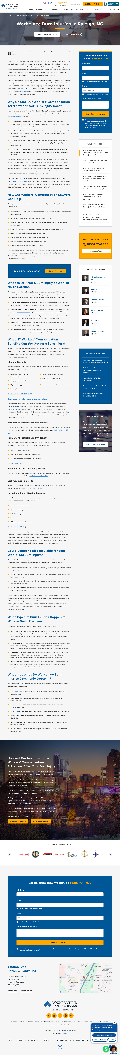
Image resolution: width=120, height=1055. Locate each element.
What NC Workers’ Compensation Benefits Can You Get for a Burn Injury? (95, 178)
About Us (22, 1040)
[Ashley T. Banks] (85, 309)
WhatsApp (106, 1049)
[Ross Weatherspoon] (85, 320)
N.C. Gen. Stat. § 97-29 (24, 418)
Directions (12, 991)
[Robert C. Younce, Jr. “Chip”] (85, 276)
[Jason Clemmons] (85, 330)
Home (9, 15)
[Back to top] (60, 1046)
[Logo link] (10, 6)
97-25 (29, 394)
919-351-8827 (24, 91)
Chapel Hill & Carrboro (64, 1025)
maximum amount (15, 409)
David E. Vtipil (25, 52)
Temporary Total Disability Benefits (27, 399)
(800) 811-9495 (18, 982)
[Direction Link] (82, 978)
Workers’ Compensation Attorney (23, 15)
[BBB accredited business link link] (111, 4)
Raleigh (30, 1022)
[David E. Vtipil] (85, 288)
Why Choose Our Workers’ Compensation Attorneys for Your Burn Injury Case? (95, 152)
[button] (9, 854)
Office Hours (26, 991)
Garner (80, 1022)
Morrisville (53, 1025)
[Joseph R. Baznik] (85, 299)
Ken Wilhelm (26, 804)
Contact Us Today (55, 271)
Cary (41, 1022)
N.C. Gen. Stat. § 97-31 (16, 463)
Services (34, 1040)
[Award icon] (23, 854)
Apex (55, 1022)
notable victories (16, 117)
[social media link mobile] (48, 1015)
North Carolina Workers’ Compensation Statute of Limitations (92, 370)
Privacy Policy (62, 1040)
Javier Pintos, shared (19, 181)
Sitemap (47, 1040)
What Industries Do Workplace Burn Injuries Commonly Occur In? (94, 207)
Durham (36, 1022)
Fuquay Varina (87, 1022)
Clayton (60, 1022)
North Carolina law (23, 312)
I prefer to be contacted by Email (96, 82)
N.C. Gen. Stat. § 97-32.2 (16, 527)
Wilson (74, 1022)
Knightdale (67, 1022)
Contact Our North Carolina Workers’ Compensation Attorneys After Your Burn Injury (95, 217)
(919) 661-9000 (18, 985)
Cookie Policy (79, 1040)
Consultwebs (63, 1033)
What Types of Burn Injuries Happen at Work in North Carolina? (93, 196)
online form (42, 808)
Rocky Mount (48, 1022)
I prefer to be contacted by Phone (96, 94)
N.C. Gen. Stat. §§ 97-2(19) (17, 394)
